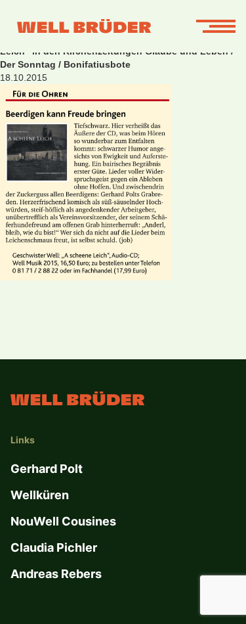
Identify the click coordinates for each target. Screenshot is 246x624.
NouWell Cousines (63, 521)
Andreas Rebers (56, 574)
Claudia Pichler (53, 547)
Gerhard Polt (46, 469)
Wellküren (39, 495)
